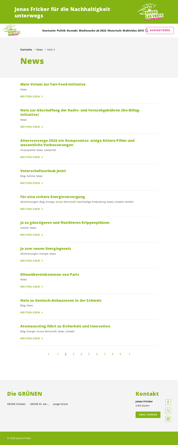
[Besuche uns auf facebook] (168, 402)
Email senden (148, 414)
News (39, 49)
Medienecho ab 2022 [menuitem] (92, 30)
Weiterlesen (30, 96)
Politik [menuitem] (61, 30)
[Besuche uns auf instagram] (168, 419)
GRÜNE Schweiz (16, 404)
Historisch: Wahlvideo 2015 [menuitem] (125, 30)
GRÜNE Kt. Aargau (39, 404)
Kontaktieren (160, 30)
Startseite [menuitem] (49, 30)
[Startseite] (150, 12)
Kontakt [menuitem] (72, 30)
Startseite (26, 49)
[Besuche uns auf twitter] (168, 410)
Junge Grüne (60, 404)
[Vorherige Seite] (48, 354)
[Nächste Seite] (129, 354)
